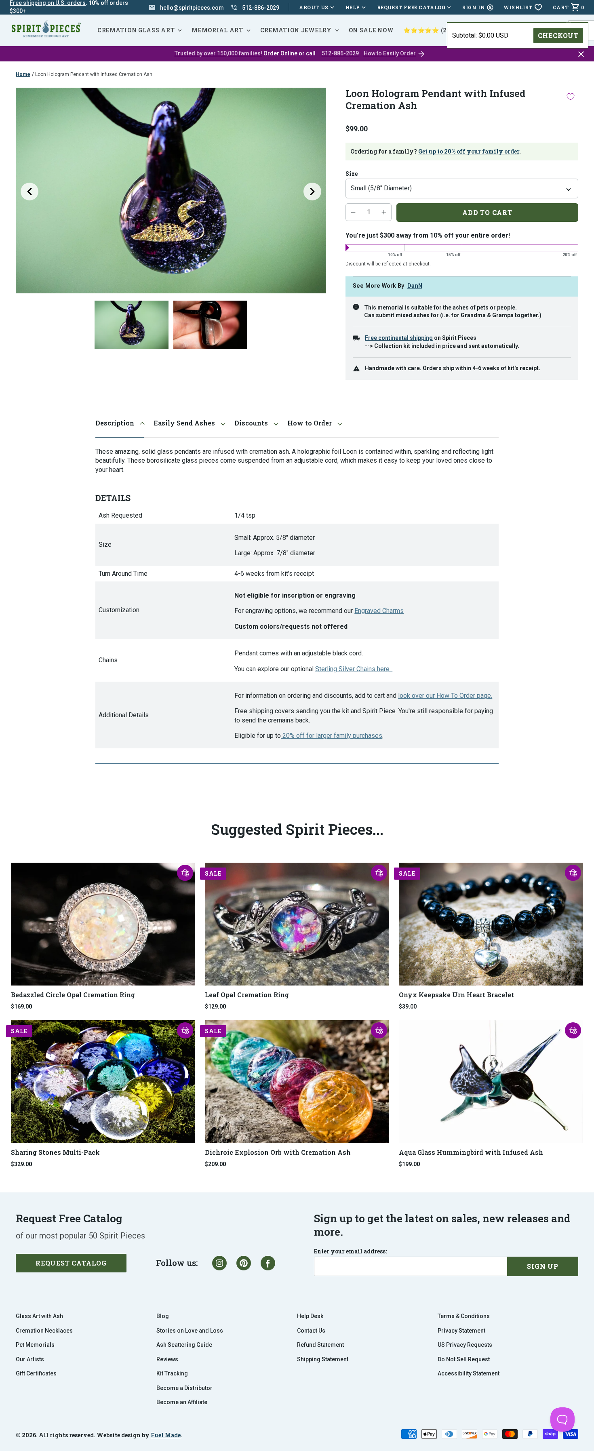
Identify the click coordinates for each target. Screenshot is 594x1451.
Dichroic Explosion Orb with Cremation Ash (278, 1152)
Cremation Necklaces (44, 1330)
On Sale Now (371, 30)
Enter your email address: (350, 1251)
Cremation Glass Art (136, 30)
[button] (185, 873)
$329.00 (21, 1164)
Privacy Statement (461, 1330)
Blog (162, 1316)
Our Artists (30, 1359)
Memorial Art (217, 30)
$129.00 (215, 1006)
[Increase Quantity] (384, 212)
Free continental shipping (399, 338)
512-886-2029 (340, 53)
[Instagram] (219, 1263)
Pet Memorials (35, 1344)
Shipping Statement (322, 1359)
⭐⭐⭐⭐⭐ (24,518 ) (434, 30)
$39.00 (408, 1006)
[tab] (119, 423)
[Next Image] (312, 191)
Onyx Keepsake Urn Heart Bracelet (456, 994)
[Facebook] (268, 1263)
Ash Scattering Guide (184, 1344)
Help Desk (310, 1316)
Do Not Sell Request (464, 1359)
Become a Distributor (184, 1388)
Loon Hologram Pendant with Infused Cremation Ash (93, 74)
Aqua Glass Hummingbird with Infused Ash (471, 1152)
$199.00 (409, 1164)
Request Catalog (71, 1263)
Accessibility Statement (468, 1373)
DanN (414, 285)
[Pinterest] (244, 1263)
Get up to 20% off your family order (468, 151)
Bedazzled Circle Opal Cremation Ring (73, 994)
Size (351, 173)
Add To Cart (487, 212)
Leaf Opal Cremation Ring (247, 994)
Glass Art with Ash (39, 1316)
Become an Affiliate (181, 1402)
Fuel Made (166, 1435)
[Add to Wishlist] (570, 96)
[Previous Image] (29, 191)
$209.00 (215, 1164)
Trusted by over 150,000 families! (218, 53)
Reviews (167, 1359)
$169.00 (21, 1006)
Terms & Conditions (464, 1316)
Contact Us (311, 1330)
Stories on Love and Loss (189, 1330)
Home (23, 74)
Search (582, 20)
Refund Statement (320, 1344)
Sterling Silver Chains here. (353, 669)
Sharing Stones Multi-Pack (55, 1152)
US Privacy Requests (465, 1344)
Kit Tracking (172, 1373)
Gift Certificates (36, 1373)
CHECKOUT (558, 35)
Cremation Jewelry (296, 30)
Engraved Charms (379, 611)
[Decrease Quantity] (353, 212)
